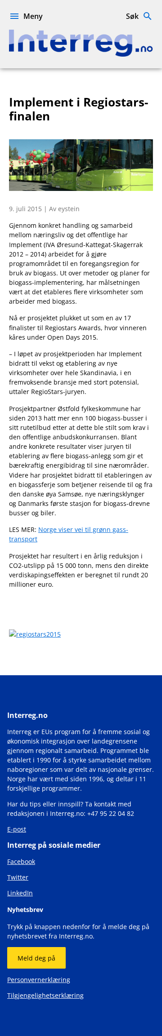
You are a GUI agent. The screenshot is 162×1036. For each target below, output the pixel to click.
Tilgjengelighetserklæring (45, 995)
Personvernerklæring (38, 979)
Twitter (17, 877)
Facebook (21, 861)
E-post (16, 829)
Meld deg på (36, 958)
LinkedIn (20, 893)
